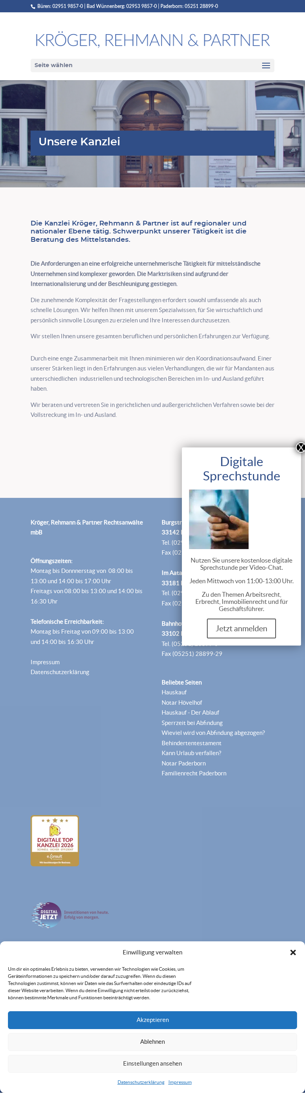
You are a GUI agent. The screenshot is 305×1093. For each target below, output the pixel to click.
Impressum (180, 1082)
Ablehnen (152, 1041)
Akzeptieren (153, 1019)
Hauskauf (174, 692)
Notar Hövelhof (182, 702)
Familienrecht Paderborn (194, 773)
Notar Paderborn (184, 763)
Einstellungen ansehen (152, 1063)
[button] (293, 952)
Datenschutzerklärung (141, 1082)
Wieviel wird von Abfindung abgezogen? (213, 732)
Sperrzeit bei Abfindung (192, 722)
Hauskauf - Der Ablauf (190, 712)
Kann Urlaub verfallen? (191, 753)
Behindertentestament (192, 743)
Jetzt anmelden (241, 628)
